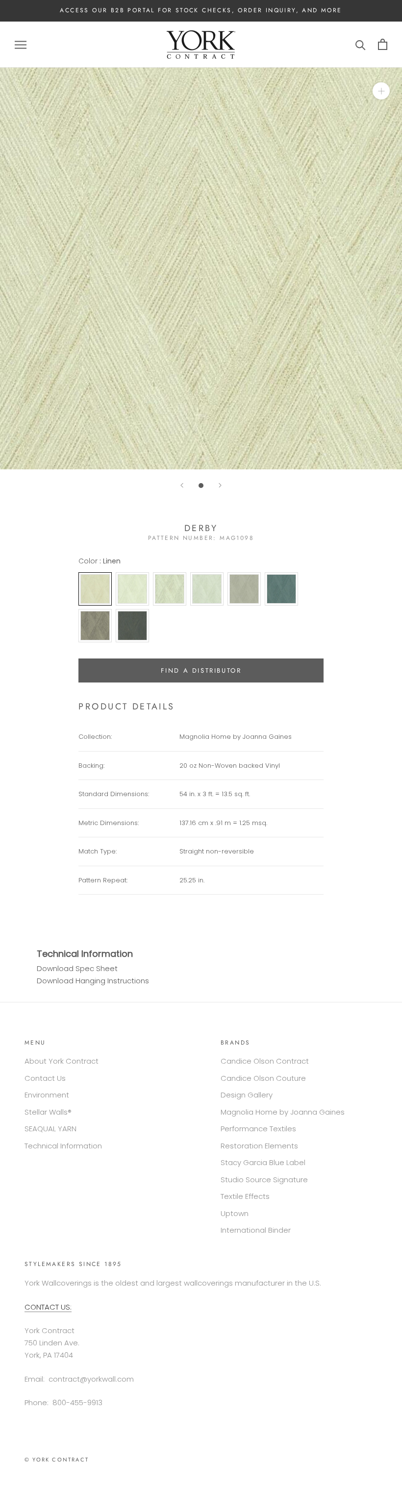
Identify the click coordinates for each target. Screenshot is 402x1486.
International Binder (256, 1230)
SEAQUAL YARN (50, 1128)
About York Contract (62, 1061)
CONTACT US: (48, 1307)
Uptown (235, 1213)
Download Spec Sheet (77, 968)
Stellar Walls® (48, 1112)
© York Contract (57, 1459)
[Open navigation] (20, 44)
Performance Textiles (258, 1128)
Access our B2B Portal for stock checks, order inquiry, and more (201, 10)
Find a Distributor (201, 670)
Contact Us (45, 1078)
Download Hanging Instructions (93, 980)
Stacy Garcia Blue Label (263, 1162)
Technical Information (63, 1146)
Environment (47, 1095)
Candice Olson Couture (263, 1078)
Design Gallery (247, 1095)
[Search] (360, 44)
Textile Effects (245, 1196)
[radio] (95, 589)
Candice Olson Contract (265, 1061)
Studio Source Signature (264, 1179)
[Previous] (181, 485)
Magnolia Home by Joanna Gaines (283, 1112)
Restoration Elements (259, 1146)
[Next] (220, 485)
